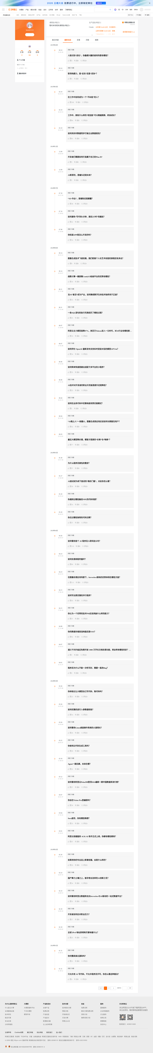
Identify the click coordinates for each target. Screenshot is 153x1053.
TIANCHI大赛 (66, 15)
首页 (18, 15)
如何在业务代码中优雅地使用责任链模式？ (85, 403)
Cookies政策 (19, 1032)
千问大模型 (28, 1011)
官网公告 (103, 1018)
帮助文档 (65, 1011)
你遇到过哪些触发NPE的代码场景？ (83, 499)
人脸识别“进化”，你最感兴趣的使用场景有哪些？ (88, 55)
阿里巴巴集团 (9, 1036)
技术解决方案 (66, 1008)
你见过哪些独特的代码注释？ (80, 518)
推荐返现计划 (85, 1018)
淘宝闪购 (134, 1036)
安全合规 (8, 1021)
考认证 (58, 15)
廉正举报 (30, 1032)
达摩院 (113, 1036)
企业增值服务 (104, 1011)
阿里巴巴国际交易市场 (49, 1036)
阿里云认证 (66, 1021)
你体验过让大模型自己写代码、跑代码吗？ (85, 691)
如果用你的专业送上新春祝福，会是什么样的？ (87, 860)
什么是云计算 (9, 1008)
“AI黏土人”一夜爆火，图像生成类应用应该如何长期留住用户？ (94, 421)
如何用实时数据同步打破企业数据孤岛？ (85, 133)
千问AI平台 (24, 1036)
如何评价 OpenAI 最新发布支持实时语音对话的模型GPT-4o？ (93, 349)
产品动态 (46, 1014)
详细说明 (132, 24)
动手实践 (44, 15)
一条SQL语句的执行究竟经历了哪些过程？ (85, 313)
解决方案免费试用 (87, 1011)
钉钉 (103, 1036)
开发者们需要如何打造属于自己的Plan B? (85, 157)
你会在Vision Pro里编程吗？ (79, 800)
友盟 (95, 1036)
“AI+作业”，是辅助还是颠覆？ (80, 199)
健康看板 (103, 1021)
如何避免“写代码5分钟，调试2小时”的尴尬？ (86, 217)
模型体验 (23, 15)
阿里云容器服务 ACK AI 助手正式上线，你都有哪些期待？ (92, 836)
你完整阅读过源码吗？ (77, 956)
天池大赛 (65, 1018)
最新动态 (67, 40)
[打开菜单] (3, 9)
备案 (131, 9)
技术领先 (8, 1014)
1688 (60, 1036)
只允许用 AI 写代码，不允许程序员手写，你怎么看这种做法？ (94, 974)
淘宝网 (17, 1036)
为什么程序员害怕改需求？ (79, 463)
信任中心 (103, 1024)
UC (91, 1036)
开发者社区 (6, 15)
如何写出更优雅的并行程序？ (80, 595)
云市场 (51, 10)
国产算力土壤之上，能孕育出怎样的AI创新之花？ (88, 878)
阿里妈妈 (66, 1036)
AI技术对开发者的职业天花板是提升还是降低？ (87, 385)
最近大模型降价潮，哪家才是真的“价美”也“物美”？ (89, 440)
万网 (83, 1036)
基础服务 (103, 1008)
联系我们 (49, 1032)
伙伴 (56, 10)
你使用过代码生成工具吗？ (79, 746)
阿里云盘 (127, 1036)
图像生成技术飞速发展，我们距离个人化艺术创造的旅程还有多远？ (96, 258)
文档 (126, 9)
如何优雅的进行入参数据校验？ (81, 710)
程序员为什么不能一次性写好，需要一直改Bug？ (88, 668)
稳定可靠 (8, 1018)
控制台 (136, 9)
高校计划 (84, 1014)
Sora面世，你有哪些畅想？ (79, 818)
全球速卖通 (37, 1036)
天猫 (30, 1036)
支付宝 (108, 1036)
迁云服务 (103, 1014)
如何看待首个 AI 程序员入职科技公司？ (84, 541)
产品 (27, 10)
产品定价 (46, 1018)
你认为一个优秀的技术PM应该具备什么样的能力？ (89, 614)
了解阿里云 (68, 10)
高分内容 (55, 40)
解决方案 (33, 10)
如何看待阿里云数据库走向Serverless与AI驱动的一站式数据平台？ (95, 896)
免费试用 (46, 1011)
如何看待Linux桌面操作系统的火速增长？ (85, 728)
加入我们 (59, 1032)
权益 (40, 10)
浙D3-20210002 (81, 1040)
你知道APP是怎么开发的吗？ (80, 235)
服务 (61, 10)
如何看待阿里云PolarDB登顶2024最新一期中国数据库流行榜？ (94, 782)
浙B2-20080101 (52, 1040)
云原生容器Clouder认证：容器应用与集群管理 (107, 31)
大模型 (21, 10)
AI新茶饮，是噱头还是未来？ (80, 175)
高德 (87, 1036)
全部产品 (46, 1008)
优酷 (99, 1036)
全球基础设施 (9, 1011)
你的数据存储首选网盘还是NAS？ (82, 632)
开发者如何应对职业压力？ (79, 914)
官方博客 (51, 15)
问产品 (38, 15)
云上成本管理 (47, 1024)
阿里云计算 (77, 1036)
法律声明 (8, 1032)
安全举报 (40, 1032)
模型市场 (27, 1014)
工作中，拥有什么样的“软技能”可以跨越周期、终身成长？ (92, 115)
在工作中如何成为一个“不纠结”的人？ (84, 97)
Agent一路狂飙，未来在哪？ (79, 764)
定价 (45, 10)
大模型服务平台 (29, 1008)
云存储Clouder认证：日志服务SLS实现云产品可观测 (107, 27)
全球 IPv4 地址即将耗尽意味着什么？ (83, 932)
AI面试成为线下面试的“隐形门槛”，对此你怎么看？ (89, 481)
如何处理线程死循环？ (77, 559)
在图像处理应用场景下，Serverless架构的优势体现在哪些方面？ (94, 577)
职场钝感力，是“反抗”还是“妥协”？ (83, 74)
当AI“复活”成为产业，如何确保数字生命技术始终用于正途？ (93, 295)
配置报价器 (47, 1021)
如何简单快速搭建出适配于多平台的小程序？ (86, 367)
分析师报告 (9, 1024)
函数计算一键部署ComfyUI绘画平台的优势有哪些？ (89, 276)
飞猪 (71, 1036)
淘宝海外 (120, 1036)
